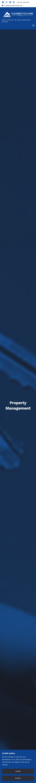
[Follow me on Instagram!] (6, 2)
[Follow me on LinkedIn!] (10, 2)
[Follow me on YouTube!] (14, 2)
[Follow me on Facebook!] (3, 2)
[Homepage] (18, 14)
